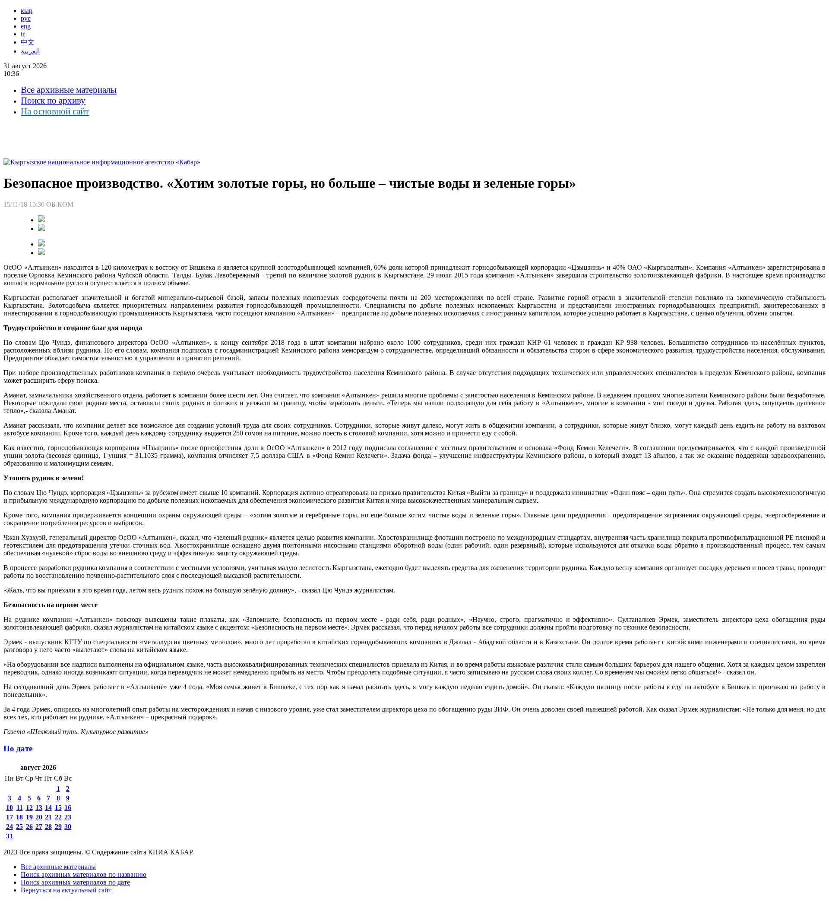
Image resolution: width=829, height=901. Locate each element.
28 (48, 826)
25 (19, 826)
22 (58, 817)
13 (38, 807)
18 (19, 817)
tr (23, 34)
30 (67, 826)
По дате (17, 748)
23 (67, 817)
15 (58, 807)
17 (9, 817)
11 (19, 807)
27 (38, 826)
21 (48, 817)
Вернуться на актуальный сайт (66, 890)
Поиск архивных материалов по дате (75, 882)
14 (48, 807)
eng (26, 26)
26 (29, 826)
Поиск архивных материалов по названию (83, 874)
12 (29, 807)
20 (38, 817)
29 (58, 826)
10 (9, 807)
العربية (30, 51)
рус (26, 18)
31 (9, 836)
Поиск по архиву (53, 100)
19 (29, 817)
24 (9, 826)
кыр (26, 10)
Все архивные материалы (69, 90)
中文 (28, 42)
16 (67, 807)
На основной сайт (55, 111)
